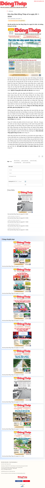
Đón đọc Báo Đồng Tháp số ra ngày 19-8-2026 (13, 293)
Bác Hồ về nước (17, 160)
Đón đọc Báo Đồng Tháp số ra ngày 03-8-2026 (18, 218)
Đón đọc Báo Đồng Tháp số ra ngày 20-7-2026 (18, 229)
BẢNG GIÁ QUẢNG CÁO (39, 1)
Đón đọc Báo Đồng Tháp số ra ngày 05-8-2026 (18, 225)
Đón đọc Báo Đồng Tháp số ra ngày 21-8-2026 (13, 266)
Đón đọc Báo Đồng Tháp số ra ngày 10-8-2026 (18, 214)
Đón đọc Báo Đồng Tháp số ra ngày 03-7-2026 (18, 221)
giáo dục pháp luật (25, 160)
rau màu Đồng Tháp (17, 162)
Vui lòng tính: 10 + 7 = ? (13, 181)
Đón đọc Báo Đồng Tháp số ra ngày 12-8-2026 (13, 374)
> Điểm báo (10, 11)
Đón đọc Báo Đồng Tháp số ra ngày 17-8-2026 (13, 320)
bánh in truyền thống (26, 162)
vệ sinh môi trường (33, 160)
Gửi (25, 184)
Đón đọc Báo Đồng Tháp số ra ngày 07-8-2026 (13, 429)
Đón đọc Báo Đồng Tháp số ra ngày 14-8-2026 (13, 347)
